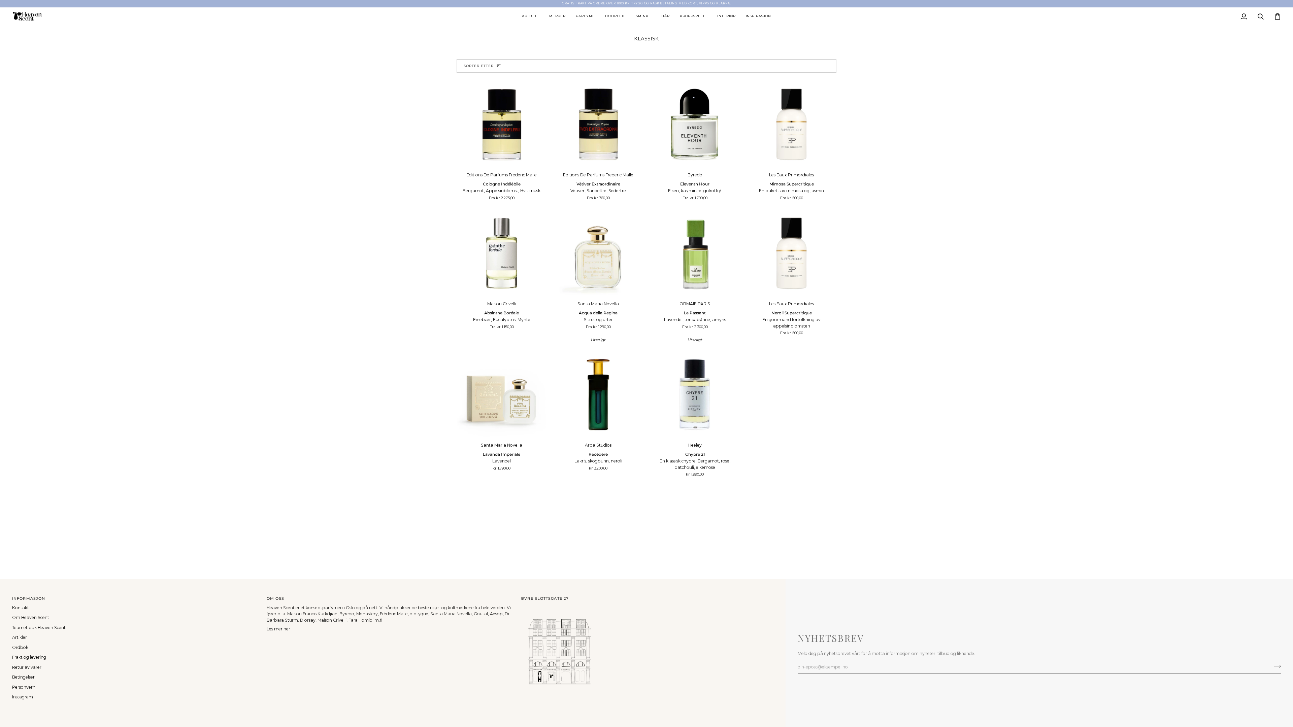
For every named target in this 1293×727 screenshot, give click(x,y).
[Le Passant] (695, 253)
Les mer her (278, 628)
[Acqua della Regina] (598, 253)
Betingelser (23, 677)
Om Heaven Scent (30, 617)
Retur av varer (26, 667)
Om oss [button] (276, 598)
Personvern (23, 687)
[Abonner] (1275, 666)
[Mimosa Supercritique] (791, 124)
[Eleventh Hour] (695, 124)
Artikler (19, 637)
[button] (530, 16)
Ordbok (20, 647)
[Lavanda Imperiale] (501, 395)
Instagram (22, 696)
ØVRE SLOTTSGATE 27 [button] (545, 598)
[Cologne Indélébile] (501, 124)
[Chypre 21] (695, 395)
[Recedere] (598, 395)
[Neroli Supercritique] (791, 253)
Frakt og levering (29, 657)
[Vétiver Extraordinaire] (598, 124)
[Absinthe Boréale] (501, 253)
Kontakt (20, 607)
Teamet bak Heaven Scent (39, 627)
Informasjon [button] (28, 598)
